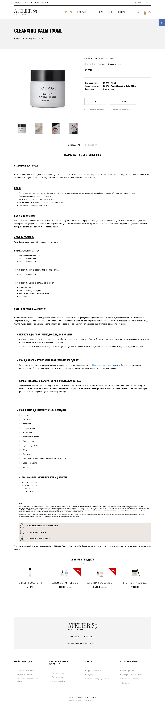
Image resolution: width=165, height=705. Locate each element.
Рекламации (57, 677)
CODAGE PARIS (109, 83)
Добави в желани (96, 109)
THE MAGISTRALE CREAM (135, 583)
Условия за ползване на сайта (27, 680)
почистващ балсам (44, 546)
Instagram (89, 637)
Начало (17, 38)
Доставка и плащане (26, 670)
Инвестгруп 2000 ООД (86, 697)
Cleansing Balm (28, 546)
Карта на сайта (58, 681)
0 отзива (102, 64)
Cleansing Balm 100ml (33, 38)
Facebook (75, 637)
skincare (91, 546)
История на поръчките (132, 674)
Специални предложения (98, 679)
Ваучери (91, 674)
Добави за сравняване (121, 109)
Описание (74, 145)
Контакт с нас (58, 673)
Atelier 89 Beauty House (77, 546)
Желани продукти (130, 679)
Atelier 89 (77, 643)
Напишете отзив (114, 64)
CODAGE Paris (59, 546)
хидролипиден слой (120, 546)
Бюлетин (126, 683)
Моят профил (128, 670)
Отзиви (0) (90, 145)
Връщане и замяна (25, 674)
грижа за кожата (103, 546)
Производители (94, 670)
